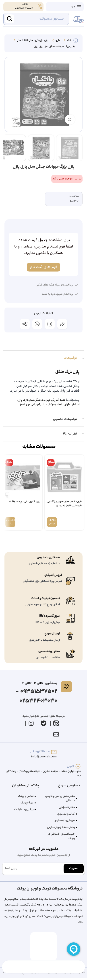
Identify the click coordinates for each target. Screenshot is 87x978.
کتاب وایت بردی (66, 814)
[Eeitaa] (56, 723)
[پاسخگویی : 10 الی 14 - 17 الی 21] (66, 686)
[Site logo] (78, 18)
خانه (68, 40)
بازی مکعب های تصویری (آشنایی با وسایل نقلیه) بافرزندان (64, 504)
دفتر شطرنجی (67, 807)
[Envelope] (56, 734)
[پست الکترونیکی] (54, 752)
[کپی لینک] (62, 324)
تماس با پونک (25, 796)
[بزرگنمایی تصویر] (70, 120)
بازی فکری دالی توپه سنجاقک (24, 502)
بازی (57, 40)
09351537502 (24, 8)
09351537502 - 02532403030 (36, 696)
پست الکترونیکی (40, 751)
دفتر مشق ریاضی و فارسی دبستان (60, 798)
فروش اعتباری (53, 575)
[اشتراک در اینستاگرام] (50, 324)
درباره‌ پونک (27, 803)
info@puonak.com (44, 757)
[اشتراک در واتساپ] (37, 324)
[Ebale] (43, 723)
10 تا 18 (24, 4)
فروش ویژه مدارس (64, 820)
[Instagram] (31, 723)
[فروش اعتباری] (70, 581)
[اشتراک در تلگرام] (25, 324)
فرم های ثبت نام (43, 267)
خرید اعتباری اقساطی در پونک (61, 836)
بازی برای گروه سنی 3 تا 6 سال (32, 40)
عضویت (73, 868)
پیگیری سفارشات (23, 809)
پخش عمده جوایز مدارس (61, 827)
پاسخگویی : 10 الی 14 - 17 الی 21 (39, 683)
